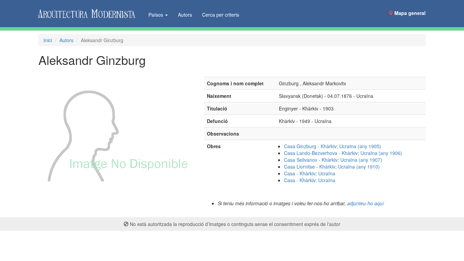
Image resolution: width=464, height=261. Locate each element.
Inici (47, 40)
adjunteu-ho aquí (365, 203)
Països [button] (156, 14)
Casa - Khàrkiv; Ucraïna (309, 173)
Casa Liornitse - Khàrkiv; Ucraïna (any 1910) (332, 166)
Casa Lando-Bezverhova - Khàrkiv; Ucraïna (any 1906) (343, 153)
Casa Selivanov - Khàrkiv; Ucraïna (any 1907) (333, 159)
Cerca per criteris (220, 14)
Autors (185, 14)
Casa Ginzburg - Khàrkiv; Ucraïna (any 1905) (332, 146)
